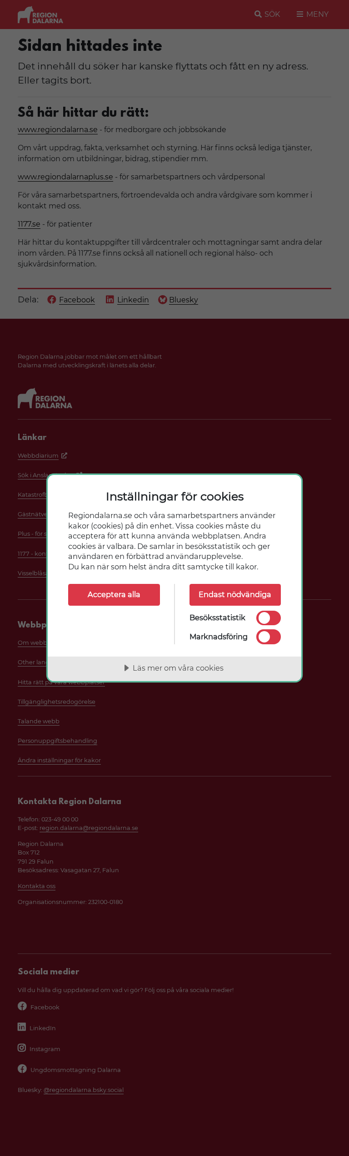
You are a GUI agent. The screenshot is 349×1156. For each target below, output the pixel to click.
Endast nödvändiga (235, 594)
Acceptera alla (114, 594)
